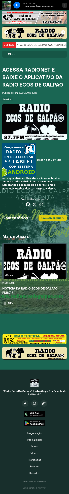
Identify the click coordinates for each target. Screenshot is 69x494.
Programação (34, 433)
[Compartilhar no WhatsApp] (41, 204)
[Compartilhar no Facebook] (28, 204)
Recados (34, 473)
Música (7, 99)
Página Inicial (34, 439)
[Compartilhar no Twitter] (34, 204)
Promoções (34, 459)
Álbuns (34, 446)
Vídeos (34, 453)
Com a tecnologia (30, 488)
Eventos (34, 466)
